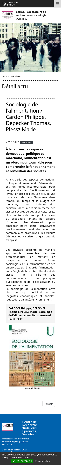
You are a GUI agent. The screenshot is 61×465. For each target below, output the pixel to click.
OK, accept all (23, 461)
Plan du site (7, 444)
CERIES (5, 76)
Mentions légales (10, 441)
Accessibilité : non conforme (15, 438)
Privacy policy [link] (42, 461)
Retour (49, 403)
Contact (24, 441)
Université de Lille (10, 449)
